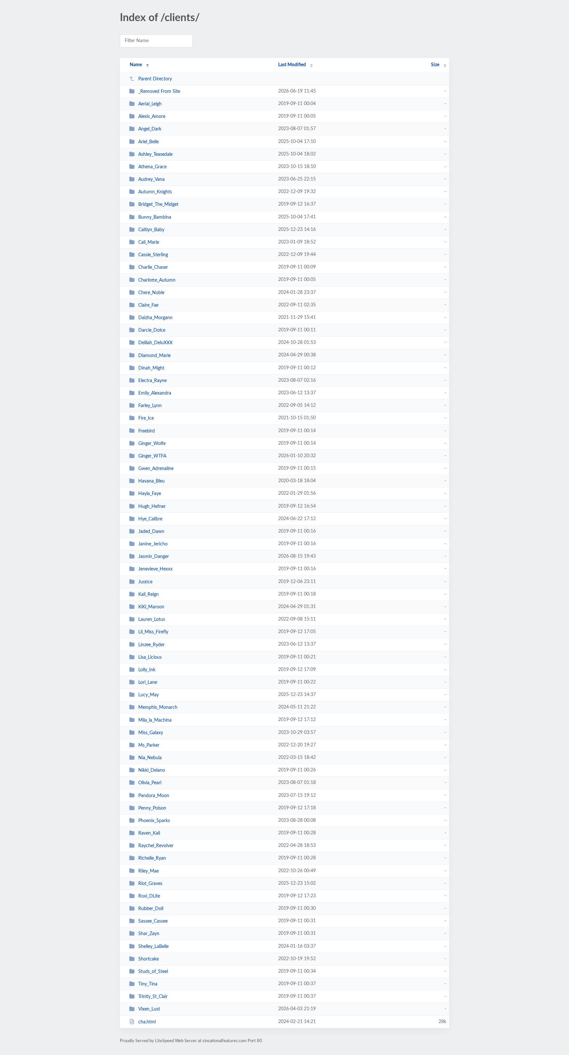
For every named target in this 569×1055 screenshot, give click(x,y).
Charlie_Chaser (153, 267)
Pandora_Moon (153, 795)
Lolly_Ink (146, 670)
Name (136, 65)
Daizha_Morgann (155, 318)
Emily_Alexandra (154, 393)
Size (435, 65)
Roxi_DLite (149, 896)
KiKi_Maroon (151, 607)
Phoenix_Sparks (154, 821)
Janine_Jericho (153, 544)
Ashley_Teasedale (155, 154)
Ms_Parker (148, 745)
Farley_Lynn (150, 405)
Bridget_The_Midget (158, 204)
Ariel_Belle (148, 142)
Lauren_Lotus (151, 619)
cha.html (147, 1022)
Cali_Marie (148, 242)
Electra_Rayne (152, 380)
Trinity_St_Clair (153, 996)
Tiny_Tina (147, 984)
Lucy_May (148, 695)
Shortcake (148, 959)
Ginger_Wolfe (152, 443)
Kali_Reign (148, 594)
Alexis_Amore (151, 116)
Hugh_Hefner (152, 506)
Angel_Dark (149, 129)
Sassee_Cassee (153, 921)
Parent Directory (155, 79)
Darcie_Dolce (151, 330)
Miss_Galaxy (150, 733)
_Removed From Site (159, 91)
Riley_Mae (148, 871)
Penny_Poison (152, 808)
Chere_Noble (151, 293)
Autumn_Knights (155, 192)
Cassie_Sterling (153, 255)
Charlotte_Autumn (157, 280)
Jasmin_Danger (153, 556)
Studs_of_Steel (153, 971)
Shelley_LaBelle (153, 946)
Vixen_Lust (149, 1009)
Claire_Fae (148, 305)
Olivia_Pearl (149, 783)
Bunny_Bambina (154, 217)
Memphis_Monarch (157, 707)
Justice (145, 582)
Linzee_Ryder (151, 644)
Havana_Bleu (151, 481)
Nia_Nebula (150, 758)
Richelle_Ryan (152, 858)
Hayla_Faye (149, 493)
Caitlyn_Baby (151, 230)
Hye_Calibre (150, 519)
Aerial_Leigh (150, 104)
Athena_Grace (152, 167)
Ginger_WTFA (152, 456)
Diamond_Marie (154, 355)
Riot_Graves (150, 883)
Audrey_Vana (151, 179)
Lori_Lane (147, 682)
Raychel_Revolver (156, 846)
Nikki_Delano (151, 770)
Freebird (146, 431)
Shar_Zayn (148, 933)
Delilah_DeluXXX (155, 343)
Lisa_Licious (150, 657)
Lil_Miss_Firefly (153, 632)
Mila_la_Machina (155, 720)
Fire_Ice (146, 418)
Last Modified (292, 65)
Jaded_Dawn (151, 531)
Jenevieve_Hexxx (155, 569)
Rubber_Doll (150, 908)
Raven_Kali (149, 833)
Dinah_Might (151, 368)
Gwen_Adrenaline (156, 468)
